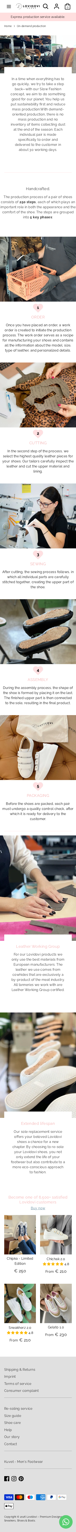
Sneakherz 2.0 (20, 1328)
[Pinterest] (21, 1478)
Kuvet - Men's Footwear (23, 1462)
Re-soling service (18, 1409)
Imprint (10, 1377)
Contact (10, 1444)
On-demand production (31, 26)
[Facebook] (6, 1478)
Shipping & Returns (19, 1370)
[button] (53, 1264)
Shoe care (12, 1423)
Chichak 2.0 (56, 1259)
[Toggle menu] (9, 6)
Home (8, 26)
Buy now (38, 1208)
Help (8, 1430)
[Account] (56, 5)
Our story (12, 1437)
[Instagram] (13, 1478)
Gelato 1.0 (56, 1327)
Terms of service (17, 1384)
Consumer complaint (21, 1391)
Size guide (12, 1416)
